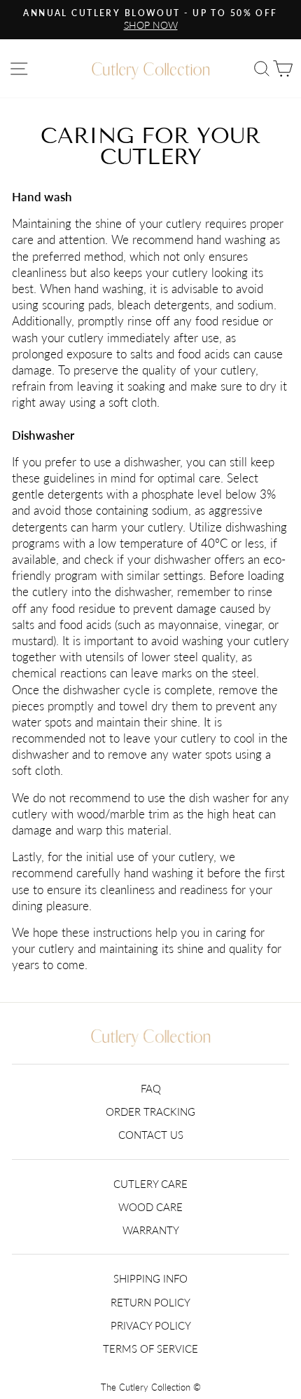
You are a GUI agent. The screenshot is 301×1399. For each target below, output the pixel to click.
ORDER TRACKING (150, 1111)
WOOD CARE (150, 1207)
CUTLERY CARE (150, 1183)
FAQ (151, 1088)
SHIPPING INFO (150, 1278)
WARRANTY (150, 1230)
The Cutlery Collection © (151, 1387)
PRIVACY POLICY (151, 1325)
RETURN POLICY (150, 1302)
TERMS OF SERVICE (150, 1348)
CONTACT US (150, 1134)
